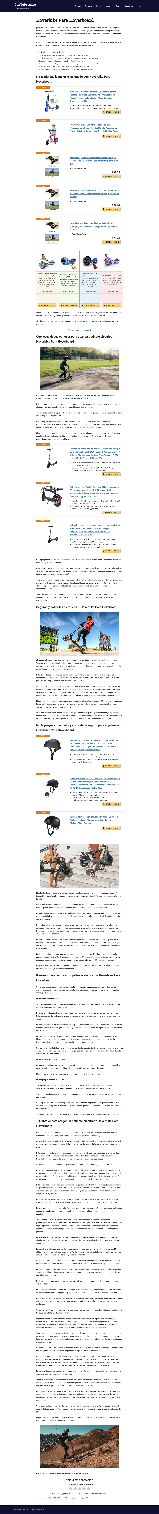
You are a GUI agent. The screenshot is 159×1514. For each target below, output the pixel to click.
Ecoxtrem (88, 6)
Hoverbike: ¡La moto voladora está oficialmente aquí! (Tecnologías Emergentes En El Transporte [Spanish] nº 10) (94, 160)
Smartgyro (129, 6)
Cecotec (78, 6)
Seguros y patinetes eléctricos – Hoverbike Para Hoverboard (61, 61)
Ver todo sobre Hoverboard (79, 330)
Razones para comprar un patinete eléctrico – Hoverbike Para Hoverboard (65, 67)
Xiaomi (139, 6)
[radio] (71, 1489)
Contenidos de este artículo (50, 52)
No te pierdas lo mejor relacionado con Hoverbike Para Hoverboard (63, 55)
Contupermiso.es (74, 1420)
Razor (118, 6)
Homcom (108, 6)
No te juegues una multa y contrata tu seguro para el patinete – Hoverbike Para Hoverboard (72, 64)
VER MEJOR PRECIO (112, 112)
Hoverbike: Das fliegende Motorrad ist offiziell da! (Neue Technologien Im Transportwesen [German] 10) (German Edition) (94, 193)
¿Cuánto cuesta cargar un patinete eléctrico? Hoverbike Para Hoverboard (65, 69)
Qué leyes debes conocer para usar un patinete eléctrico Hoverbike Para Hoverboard (69, 58)
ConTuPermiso (25, 4)
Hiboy (98, 6)
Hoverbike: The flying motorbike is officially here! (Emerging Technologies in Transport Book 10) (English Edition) (93, 226)
